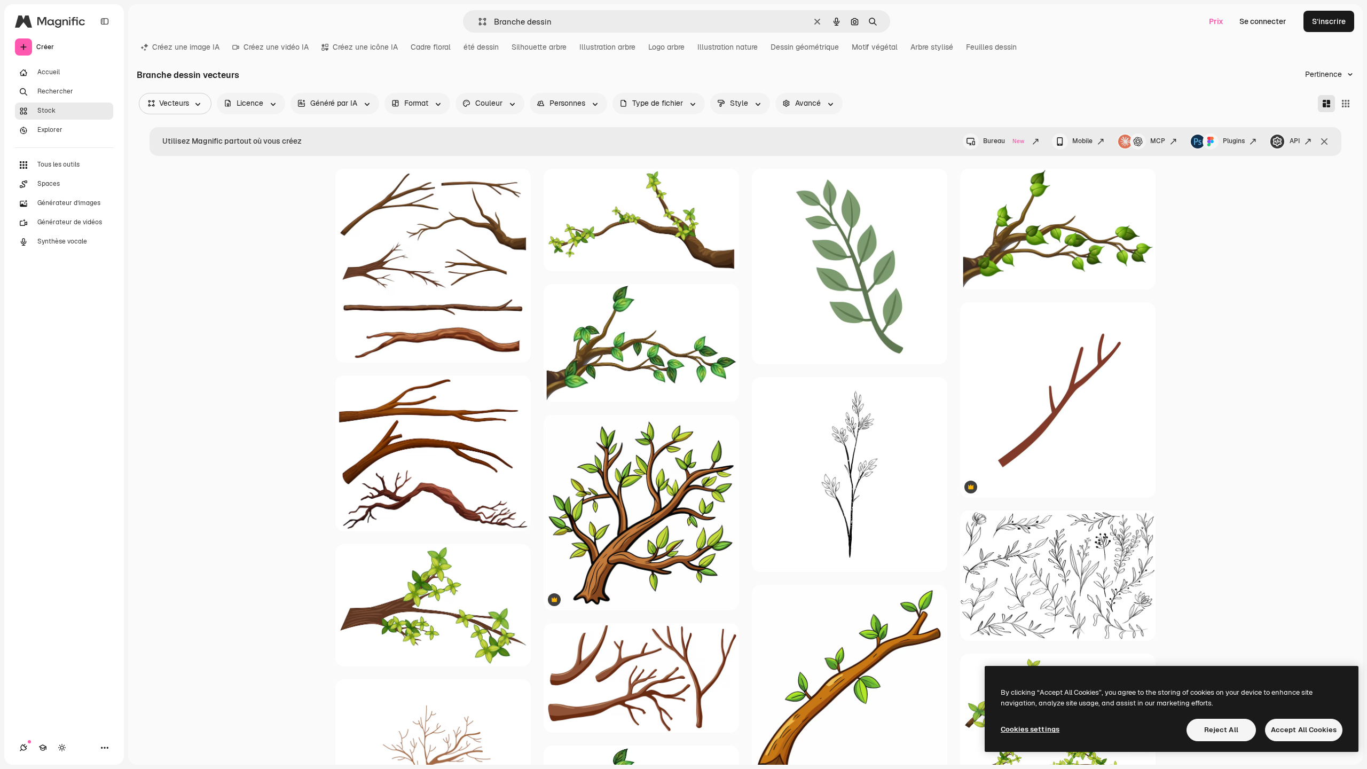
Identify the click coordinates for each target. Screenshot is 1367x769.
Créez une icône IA (365, 47)
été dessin (481, 47)
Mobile (1082, 141)
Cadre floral (431, 47)
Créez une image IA (185, 47)
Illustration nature (727, 47)
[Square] (1345, 103)
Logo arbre (666, 47)
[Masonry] (1326, 103)
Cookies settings (1030, 729)
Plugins (1234, 141)
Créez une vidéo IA (276, 47)
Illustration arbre (607, 47)
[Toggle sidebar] (104, 21)
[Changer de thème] (61, 747)
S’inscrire (1329, 21)
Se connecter (1262, 21)
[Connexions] (23, 747)
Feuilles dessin (991, 47)
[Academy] (42, 747)
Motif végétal (875, 47)
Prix (1216, 21)
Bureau (1003, 141)
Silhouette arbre (539, 47)
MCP (1157, 141)
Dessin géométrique (805, 47)
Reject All (1221, 729)
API (1295, 141)
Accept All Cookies (1304, 729)
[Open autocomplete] (478, 22)
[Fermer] (1324, 141)
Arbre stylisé (931, 47)
